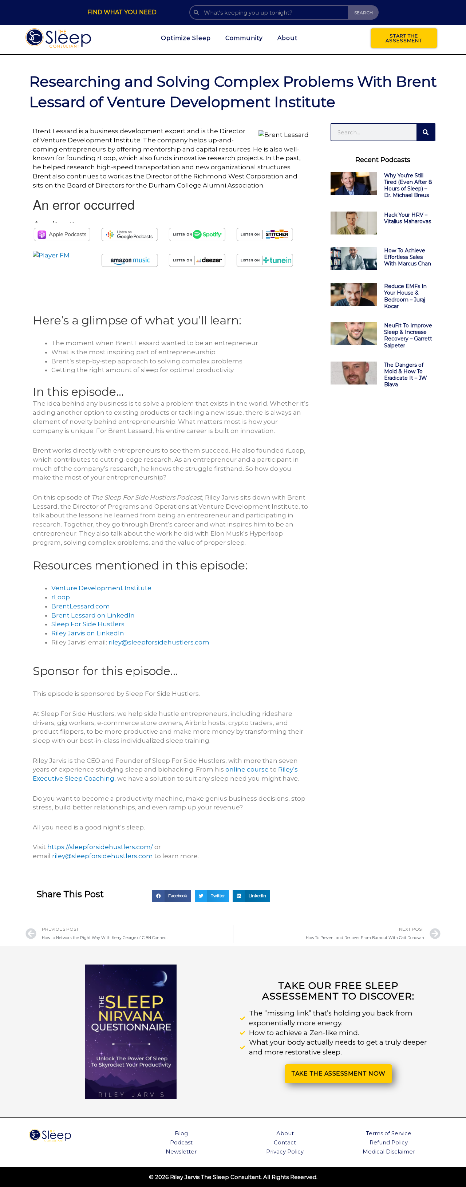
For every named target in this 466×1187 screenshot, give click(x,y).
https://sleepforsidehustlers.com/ (100, 847)
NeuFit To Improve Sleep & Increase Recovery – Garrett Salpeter (408, 335)
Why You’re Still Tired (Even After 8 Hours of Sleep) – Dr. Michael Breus (408, 185)
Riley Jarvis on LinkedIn (87, 633)
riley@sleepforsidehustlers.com (158, 642)
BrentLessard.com (80, 606)
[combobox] (268, 12)
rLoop (60, 597)
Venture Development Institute (101, 588)
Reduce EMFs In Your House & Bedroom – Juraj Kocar (405, 296)
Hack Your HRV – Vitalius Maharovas (407, 218)
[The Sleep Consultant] (58, 38)
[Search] (425, 132)
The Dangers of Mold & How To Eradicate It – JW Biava (405, 375)
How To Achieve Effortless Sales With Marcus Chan (407, 257)
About (287, 38)
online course (247, 769)
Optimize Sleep (186, 38)
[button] (171, 896)
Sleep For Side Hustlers (88, 624)
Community (244, 38)
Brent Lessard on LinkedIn (93, 615)
